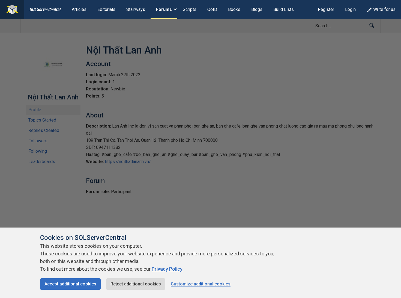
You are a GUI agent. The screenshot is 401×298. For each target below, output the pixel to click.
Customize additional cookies (201, 284)
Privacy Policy (167, 269)
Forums (164, 9)
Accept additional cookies (70, 284)
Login (350, 9)
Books (234, 9)
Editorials (106, 9)
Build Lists (283, 9)
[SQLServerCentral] (12, 9)
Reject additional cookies (135, 284)
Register (326, 9)
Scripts (189, 9)
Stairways (135, 9)
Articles (79, 9)
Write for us (384, 9)
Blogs (256, 9)
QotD (212, 9)
